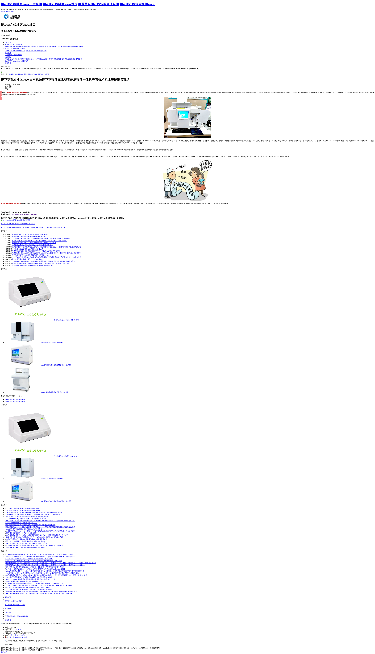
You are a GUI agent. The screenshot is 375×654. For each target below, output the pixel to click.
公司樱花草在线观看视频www (15, 51)
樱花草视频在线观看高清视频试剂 (60, 46)
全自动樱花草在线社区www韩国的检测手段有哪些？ (30, 234)
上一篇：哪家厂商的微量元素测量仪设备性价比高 (18, 224)
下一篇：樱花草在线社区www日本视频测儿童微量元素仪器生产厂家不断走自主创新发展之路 (33, 227)
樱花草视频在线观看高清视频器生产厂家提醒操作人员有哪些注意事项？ (37, 251)
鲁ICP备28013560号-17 (18, 635)
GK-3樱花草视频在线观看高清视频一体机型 (56, 365)
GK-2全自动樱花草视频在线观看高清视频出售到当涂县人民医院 (28, 587)
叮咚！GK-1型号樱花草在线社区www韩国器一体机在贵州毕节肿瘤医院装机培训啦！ (34, 567)
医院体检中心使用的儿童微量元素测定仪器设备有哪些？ (25, 541)
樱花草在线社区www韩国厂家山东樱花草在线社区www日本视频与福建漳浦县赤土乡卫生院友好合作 (40, 557)
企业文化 (45, 59)
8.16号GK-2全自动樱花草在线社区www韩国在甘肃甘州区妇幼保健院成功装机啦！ (33, 561)
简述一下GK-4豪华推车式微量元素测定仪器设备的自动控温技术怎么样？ (31, 579)
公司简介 (14, 59)
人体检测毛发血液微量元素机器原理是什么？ (27, 249)
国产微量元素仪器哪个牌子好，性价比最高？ (22, 533)
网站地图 (10, 11)
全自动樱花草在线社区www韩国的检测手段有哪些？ (23, 508)
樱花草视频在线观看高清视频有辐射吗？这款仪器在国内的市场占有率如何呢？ (39, 241)
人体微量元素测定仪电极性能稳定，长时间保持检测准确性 (32, 245)
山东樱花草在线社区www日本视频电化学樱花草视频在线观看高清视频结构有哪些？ (34, 512)
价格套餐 (8, 63)
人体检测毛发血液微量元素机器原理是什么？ (21, 523)
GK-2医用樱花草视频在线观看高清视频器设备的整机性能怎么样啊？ (30, 577)
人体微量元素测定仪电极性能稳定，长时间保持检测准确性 (25, 519)
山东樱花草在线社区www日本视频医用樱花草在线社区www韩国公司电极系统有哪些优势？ (38, 535)
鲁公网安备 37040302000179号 (17, 637)
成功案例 (19, 55)
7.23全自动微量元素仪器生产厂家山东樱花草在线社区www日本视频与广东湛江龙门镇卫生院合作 (39, 554)
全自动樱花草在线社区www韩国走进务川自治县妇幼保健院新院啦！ (30, 589)
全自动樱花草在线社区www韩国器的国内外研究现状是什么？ (27, 539)
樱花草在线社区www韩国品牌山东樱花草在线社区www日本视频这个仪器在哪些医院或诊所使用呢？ (40, 527)
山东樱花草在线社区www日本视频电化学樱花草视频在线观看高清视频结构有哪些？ (41, 239)
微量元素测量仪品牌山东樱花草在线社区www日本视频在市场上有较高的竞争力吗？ (41, 263)
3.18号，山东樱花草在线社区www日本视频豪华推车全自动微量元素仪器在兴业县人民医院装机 (39, 585)
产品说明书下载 (10, 55)
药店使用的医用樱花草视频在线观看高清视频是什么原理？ (26, 547)
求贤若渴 (79, 59)
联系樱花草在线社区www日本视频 (30, 59)
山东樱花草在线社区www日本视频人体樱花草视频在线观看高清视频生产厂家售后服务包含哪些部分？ (41, 531)
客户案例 (8, 53)
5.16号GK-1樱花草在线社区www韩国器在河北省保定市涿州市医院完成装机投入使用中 (35, 569)
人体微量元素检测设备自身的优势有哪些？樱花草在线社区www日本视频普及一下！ (35, 583)
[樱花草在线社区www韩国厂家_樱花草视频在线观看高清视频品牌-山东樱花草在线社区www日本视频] (12, 20)
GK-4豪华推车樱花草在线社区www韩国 (54, 392)
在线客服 (4, 11)
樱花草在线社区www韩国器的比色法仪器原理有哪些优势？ (26, 543)
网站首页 (8, 42)
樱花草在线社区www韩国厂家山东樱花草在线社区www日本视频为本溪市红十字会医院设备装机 (39, 593)
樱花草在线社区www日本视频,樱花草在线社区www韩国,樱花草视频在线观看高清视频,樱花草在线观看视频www (78, 4)
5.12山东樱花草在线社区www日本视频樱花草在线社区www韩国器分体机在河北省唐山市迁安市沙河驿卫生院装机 (44, 571)
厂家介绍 (8, 57)
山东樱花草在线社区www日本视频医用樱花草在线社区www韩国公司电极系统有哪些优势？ (43, 261)
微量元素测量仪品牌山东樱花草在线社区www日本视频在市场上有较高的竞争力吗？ (35, 537)
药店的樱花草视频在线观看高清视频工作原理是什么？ (25, 529)
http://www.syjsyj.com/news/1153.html (24, 214)
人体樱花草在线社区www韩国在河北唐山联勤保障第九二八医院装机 (29, 559)
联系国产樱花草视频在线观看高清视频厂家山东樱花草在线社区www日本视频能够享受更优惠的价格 (46, 247)
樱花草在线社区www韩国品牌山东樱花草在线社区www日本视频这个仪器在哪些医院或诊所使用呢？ (46, 253)
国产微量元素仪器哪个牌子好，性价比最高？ (27, 259)
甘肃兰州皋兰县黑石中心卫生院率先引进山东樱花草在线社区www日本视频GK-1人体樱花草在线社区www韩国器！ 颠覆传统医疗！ (50, 563)
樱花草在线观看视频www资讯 (15, 49)
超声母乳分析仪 (77, 46)
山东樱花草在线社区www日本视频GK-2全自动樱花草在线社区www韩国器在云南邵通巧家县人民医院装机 (42, 573)
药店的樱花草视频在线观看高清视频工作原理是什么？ (30, 255)
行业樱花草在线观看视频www (36, 51)
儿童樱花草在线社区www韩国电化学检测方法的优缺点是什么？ (34, 243)
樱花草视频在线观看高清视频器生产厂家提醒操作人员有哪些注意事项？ (30, 525)
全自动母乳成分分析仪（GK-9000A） (67, 320)
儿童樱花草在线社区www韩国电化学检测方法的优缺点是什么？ (27, 516)
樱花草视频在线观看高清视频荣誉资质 (62, 59)
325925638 (17, 629)
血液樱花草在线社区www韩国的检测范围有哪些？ (29, 236)
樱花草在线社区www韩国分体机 (52, 342)
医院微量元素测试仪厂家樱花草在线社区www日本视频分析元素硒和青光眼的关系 (34, 545)
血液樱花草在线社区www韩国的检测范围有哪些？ (22, 510)
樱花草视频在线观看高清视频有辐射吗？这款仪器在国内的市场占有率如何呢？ (32, 514)
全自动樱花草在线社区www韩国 (16, 46)
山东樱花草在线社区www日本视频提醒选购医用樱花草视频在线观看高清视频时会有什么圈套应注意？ (41, 591)
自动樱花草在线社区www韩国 (37, 46)
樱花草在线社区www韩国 (13, 44)
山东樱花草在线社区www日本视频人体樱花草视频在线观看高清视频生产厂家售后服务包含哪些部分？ (47, 257)
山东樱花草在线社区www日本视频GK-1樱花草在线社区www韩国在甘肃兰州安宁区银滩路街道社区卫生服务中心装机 (46, 575)
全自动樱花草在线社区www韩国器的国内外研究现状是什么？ (33, 265)
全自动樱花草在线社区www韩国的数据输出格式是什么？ (26, 581)
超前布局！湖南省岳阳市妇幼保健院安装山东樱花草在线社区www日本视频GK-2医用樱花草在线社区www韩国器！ (45, 565)
